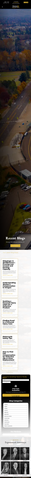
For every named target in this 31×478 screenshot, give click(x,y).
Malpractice (6, 412)
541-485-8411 (16, 2)
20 (12, 372)
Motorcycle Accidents (8, 416)
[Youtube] (27, 2)
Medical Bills (6, 414)
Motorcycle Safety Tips (7, 337)
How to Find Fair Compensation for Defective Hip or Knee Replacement (9, 356)
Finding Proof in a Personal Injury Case (9, 322)
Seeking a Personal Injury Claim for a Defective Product (9, 304)
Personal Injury (6, 418)
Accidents (6, 404)
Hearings (5, 408)
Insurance (6, 410)
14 (15, 371)
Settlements (6, 420)
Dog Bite (5, 406)
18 (9, 372)
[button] (2, 6)
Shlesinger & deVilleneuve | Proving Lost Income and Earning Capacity (9, 265)
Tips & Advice (6, 424)
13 (14, 371)
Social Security (6, 422)
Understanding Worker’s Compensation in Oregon (9, 285)
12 (13, 371)
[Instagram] (26, 2)
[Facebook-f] (24, 2)
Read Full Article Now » (8, 275)
